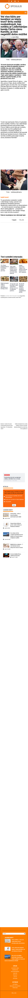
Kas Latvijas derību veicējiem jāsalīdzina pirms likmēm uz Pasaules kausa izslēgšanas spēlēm (16, 535)
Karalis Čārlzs (18, 297)
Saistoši (15, 973)
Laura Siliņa (15, 37)
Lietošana (15, 984)
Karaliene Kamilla (11, 297)
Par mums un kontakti (15, 986)
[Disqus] (14, 450)
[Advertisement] (14, 106)
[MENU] (25, 13)
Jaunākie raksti (8, 295)
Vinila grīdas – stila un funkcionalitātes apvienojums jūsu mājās (15, 515)
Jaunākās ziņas (15, 968)
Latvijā (15, 976)
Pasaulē (14, 295)
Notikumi (15, 978)
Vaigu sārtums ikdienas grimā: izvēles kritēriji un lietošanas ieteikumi (16, 525)
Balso (14, 505)
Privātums (15, 987)
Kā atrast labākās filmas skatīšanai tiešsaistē (15, 555)
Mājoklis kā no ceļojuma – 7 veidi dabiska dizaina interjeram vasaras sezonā (16, 546)
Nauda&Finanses (15, 971)
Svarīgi (18, 295)
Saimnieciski (15, 969)
